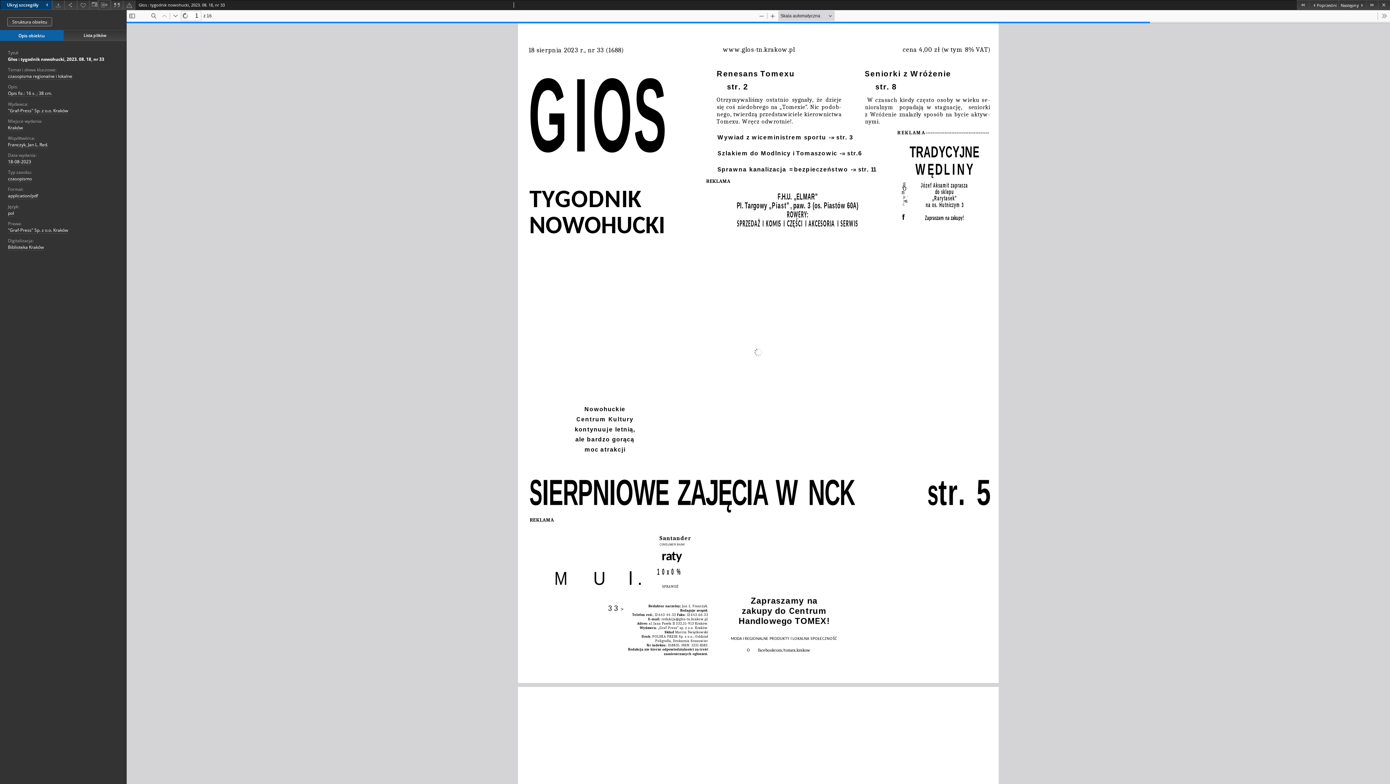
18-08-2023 (19, 162)
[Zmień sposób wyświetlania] (93, 5)
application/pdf (23, 196)
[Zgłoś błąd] (129, 5)
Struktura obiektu (29, 22)
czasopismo (20, 179)
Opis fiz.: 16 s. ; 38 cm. (30, 93)
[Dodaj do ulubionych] (83, 5)
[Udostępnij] (70, 5)
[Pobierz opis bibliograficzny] (104, 5)
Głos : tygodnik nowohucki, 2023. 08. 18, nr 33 (56, 59)
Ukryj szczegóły (22, 5)
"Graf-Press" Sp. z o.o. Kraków (38, 111)
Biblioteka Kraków (26, 247)
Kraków (15, 128)
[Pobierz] (58, 5)
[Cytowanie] (117, 5)
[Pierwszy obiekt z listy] (1303, 5)
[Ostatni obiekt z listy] (1372, 5)
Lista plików (95, 35)
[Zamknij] (1384, 5)
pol (11, 213)
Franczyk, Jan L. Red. (28, 145)
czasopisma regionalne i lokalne (40, 76)
